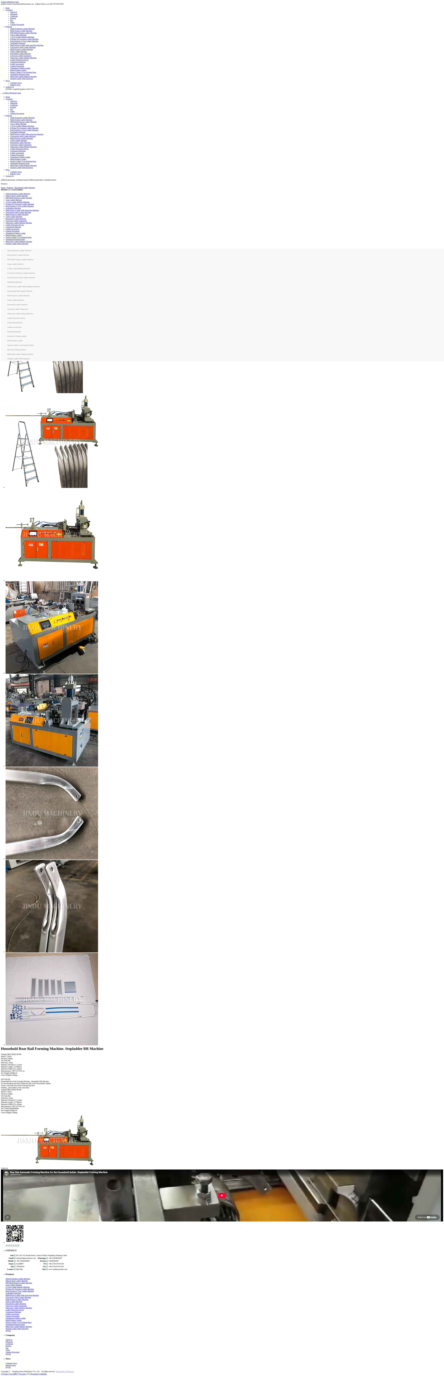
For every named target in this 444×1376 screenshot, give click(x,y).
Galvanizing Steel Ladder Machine (23, 47)
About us (13, 12)
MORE (8, 1331)
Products (9, 116)
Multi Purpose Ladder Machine (21, 50)
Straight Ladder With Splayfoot (21, 79)
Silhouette (13, 14)
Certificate (14, 16)
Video (12, 22)
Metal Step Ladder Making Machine (23, 77)
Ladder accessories (17, 64)
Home (8, 97)
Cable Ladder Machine (18, 52)
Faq (11, 20)
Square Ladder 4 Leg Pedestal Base (23, 72)
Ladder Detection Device (19, 60)
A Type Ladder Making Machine (22, 37)
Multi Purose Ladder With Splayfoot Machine (26, 45)
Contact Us (10, 176)
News (8, 170)
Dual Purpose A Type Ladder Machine (24, 41)
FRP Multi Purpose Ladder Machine (23, 33)
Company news (16, 83)
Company (9, 99)
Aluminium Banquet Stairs (20, 74)
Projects (13, 18)
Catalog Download (17, 25)
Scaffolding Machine (17, 43)
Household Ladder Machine (20, 54)
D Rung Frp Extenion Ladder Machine (24, 39)
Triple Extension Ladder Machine (22, 29)
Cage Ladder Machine (18, 35)
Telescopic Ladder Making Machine (23, 58)
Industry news (15, 85)
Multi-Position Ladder (18, 70)
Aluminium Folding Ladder (20, 68)
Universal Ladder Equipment (20, 56)
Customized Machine (18, 62)
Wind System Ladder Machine (21, 31)
